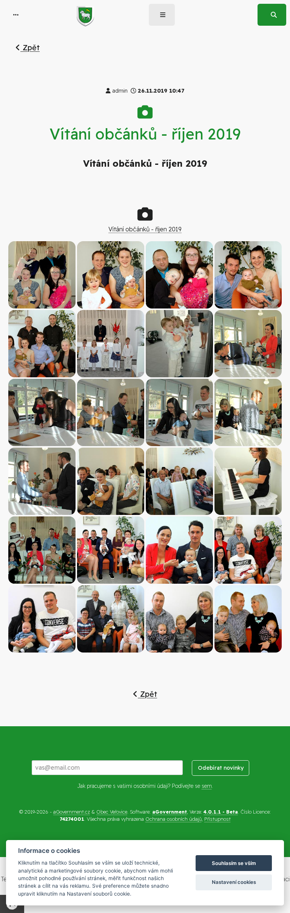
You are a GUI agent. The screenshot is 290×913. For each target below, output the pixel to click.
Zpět (30, 47)
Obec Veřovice (111, 812)
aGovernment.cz (71, 812)
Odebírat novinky (221, 767)
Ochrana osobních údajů (173, 819)
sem (207, 786)
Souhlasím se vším (234, 863)
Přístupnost (217, 819)
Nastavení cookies (234, 882)
